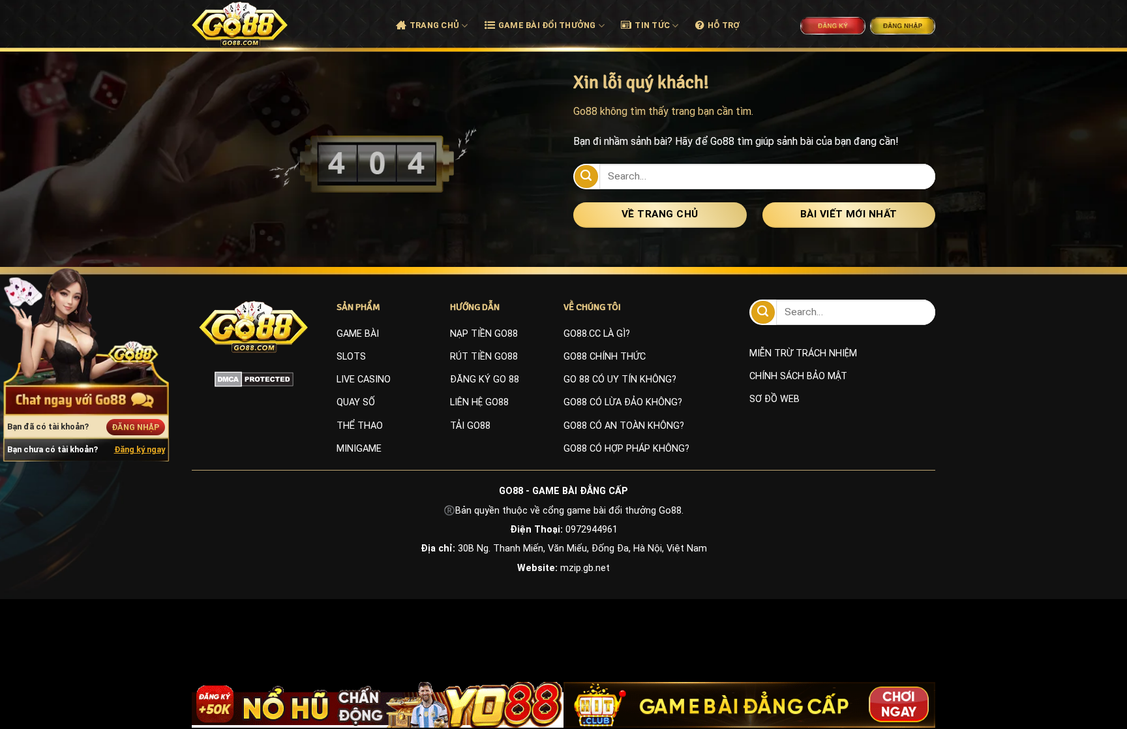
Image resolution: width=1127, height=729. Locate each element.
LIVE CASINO (364, 379)
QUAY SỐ (356, 402)
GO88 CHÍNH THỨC (605, 356)
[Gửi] (586, 176)
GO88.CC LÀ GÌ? (597, 333)
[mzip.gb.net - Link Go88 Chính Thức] (255, 24)
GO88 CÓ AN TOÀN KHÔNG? (624, 425)
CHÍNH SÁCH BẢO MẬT (798, 376)
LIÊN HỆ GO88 (479, 402)
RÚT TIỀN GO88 (484, 356)
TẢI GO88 (470, 425)
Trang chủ (434, 25)
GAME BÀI (358, 333)
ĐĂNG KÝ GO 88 (484, 379)
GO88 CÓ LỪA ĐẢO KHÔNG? (623, 402)
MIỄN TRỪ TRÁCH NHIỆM (803, 353)
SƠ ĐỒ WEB (774, 399)
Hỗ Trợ (724, 25)
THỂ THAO (360, 425)
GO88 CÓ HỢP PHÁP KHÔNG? (626, 448)
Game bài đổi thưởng (547, 25)
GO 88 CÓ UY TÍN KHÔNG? (620, 379)
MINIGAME (359, 448)
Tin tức (652, 25)
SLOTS (351, 356)
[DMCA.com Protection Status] (254, 379)
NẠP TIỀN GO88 (484, 333)
